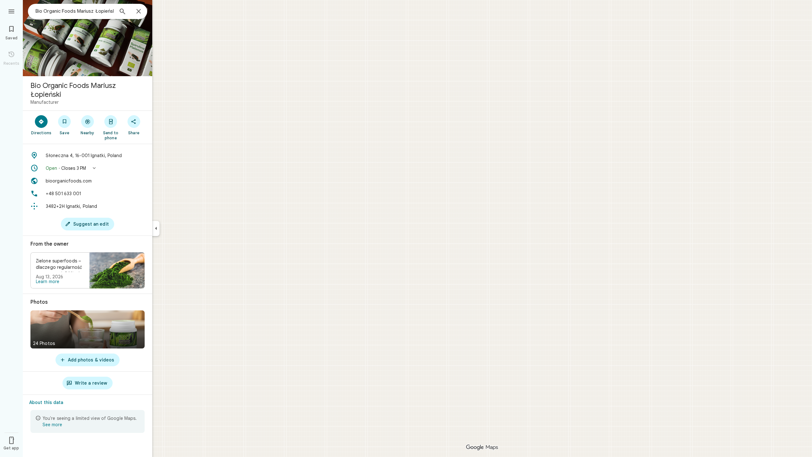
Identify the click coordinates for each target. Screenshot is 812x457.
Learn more (47, 281)
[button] (87, 168)
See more (52, 424)
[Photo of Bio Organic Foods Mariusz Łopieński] (87, 38)
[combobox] (75, 11)
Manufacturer (44, 102)
